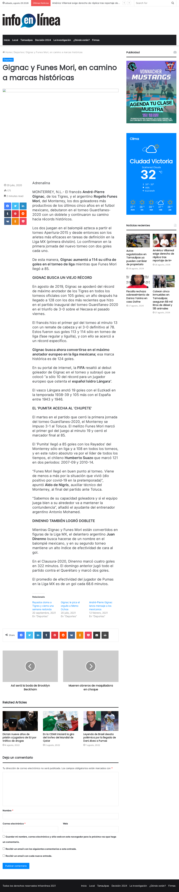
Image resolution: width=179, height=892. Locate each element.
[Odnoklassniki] (15, 221)
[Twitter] (15, 206)
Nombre (8, 810)
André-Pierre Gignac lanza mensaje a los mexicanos (100, 606)
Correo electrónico (14, 823)
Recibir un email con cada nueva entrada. (29, 855)
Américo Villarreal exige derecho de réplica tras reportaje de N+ (163, 255)
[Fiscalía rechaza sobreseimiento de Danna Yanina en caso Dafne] (138, 281)
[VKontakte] (7, 221)
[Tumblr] (7, 213)
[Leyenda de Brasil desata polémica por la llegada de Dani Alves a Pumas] (101, 721)
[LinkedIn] (23, 206)
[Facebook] (7, 206)
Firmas (95, 40)
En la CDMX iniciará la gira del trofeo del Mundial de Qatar (58, 737)
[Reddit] (23, 213)
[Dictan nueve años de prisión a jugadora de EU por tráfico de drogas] (20, 721)
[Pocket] (23, 221)
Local (15, 40)
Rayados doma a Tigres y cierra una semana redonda (43, 606)
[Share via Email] (96, 635)
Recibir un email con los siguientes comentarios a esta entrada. (41, 848)
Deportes (19, 52)
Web (65, 823)
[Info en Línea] (31, 20)
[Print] (105, 635)
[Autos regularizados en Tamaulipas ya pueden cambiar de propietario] (138, 240)
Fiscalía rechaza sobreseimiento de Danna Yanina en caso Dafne (87, 3)
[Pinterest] (15, 213)
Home (8, 52)
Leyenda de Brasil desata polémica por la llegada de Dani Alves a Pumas (99, 737)
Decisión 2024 (43, 40)
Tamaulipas (26, 40)
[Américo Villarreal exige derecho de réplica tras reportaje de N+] (164, 240)
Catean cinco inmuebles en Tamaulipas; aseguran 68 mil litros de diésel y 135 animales (163, 300)
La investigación (62, 40)
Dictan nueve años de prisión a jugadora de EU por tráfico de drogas (19, 737)
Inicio (7, 40)
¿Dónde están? (81, 40)
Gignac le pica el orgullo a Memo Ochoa (70, 606)
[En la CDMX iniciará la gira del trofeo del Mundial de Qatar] (60, 721)
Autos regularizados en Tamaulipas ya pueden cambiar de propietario (136, 257)
